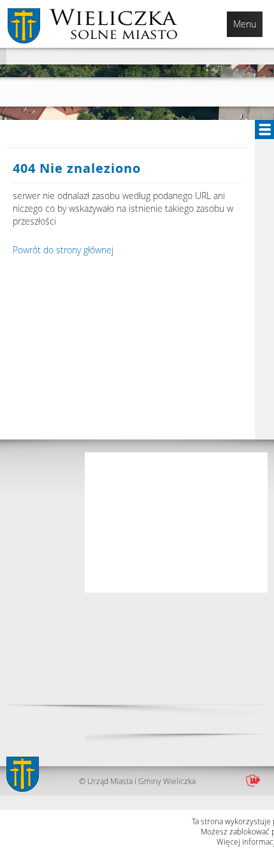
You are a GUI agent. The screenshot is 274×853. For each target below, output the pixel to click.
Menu (244, 24)
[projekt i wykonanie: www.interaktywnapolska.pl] (253, 781)
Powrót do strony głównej (63, 250)
